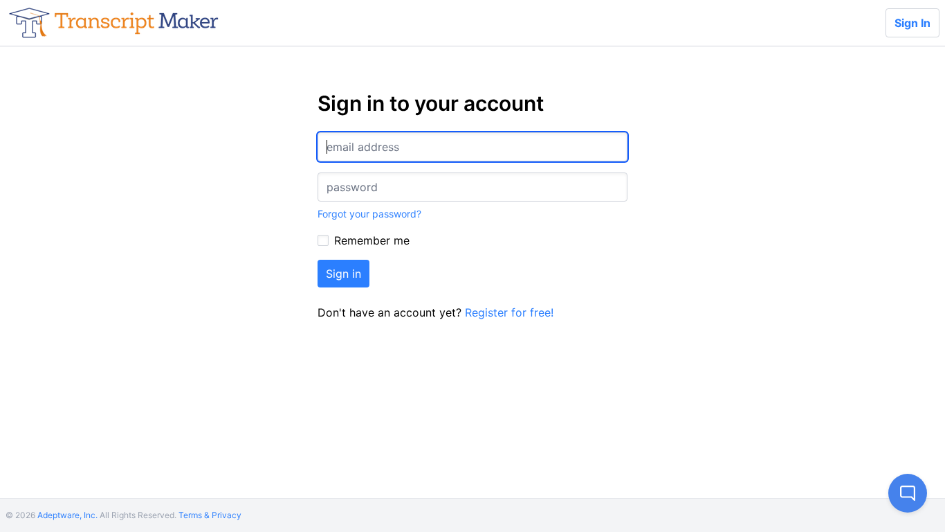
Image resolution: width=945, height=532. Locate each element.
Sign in (343, 274)
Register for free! (509, 312)
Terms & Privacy (209, 515)
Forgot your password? (369, 214)
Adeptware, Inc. (67, 515)
